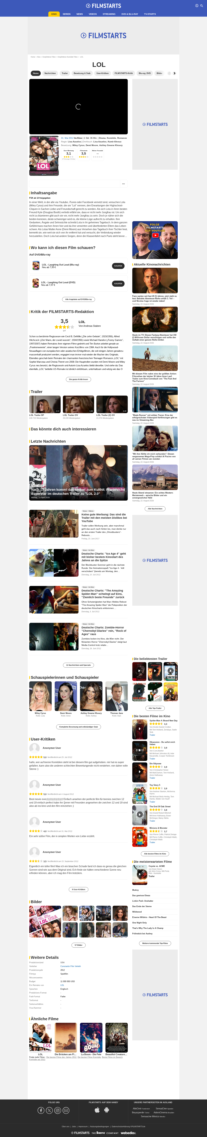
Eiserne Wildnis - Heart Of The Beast (149, 917)
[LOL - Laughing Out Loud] (36, 265)
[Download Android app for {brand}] (108, 1109)
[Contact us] (66, 1110)
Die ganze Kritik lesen (78, 379)
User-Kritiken (43, 739)
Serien (66, 14)
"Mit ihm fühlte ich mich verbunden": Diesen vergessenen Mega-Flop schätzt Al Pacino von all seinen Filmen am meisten (154, 456)
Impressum (83, 1127)
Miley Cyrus (78, 145)
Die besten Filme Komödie (89, 1057)
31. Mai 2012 (67, 138)
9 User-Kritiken (78, 889)
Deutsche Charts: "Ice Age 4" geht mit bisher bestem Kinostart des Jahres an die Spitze (104, 557)
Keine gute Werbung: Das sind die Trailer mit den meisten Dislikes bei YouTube (104, 518)
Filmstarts (83, 150)
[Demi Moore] (66, 696)
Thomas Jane (116, 713)
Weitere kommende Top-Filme (155, 943)
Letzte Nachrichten (48, 441)
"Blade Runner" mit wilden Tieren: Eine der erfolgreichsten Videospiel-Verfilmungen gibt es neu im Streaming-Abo (154, 417)
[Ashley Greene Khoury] (91, 696)
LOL (62, 985)
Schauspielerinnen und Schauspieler (65, 677)
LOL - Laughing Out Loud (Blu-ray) (60, 264)
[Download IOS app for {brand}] (98, 1109)
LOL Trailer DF (36, 415)
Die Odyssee (155, 763)
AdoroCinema (160, 1112)
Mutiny (135, 890)
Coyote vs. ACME (157, 866)
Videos (93, 14)
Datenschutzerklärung (121, 1127)
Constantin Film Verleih (70, 966)
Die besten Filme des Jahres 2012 (61, 1057)
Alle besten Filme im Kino (155, 854)
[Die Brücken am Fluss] (66, 1038)
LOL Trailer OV (70, 415)
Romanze (122, 138)
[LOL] (44, 156)
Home (33, 57)
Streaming (109, 14)
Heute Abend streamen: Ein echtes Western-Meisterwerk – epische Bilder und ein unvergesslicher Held (152, 495)
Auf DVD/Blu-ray (39, 254)
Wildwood (137, 912)
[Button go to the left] (169, 73)
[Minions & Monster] (139, 837)
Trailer (36, 391)
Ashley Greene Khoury (111, 145)
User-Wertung (69, 150)
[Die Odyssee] (139, 772)
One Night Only (139, 923)
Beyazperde (138, 1112)
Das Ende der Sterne (142, 906)
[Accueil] (103, 6)
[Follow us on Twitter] (50, 1110)
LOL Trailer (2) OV (105, 415)
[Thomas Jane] (116, 696)
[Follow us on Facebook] (41, 1110)
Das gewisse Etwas (141, 895)
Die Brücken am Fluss (66, 1054)
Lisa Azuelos (74, 141)
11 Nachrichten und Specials (78, 665)
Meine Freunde (97, 150)
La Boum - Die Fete (91, 1054)
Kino (54, 14)
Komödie (111, 138)
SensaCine (161, 1108)
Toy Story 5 (155, 785)
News (80, 14)
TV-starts (150, 14)
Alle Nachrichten (155, 509)
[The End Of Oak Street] (139, 815)
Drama (102, 138)
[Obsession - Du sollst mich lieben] (139, 751)
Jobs (74, 1127)
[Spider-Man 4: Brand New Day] (139, 729)
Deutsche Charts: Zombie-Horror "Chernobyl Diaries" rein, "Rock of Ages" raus (104, 631)
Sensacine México (150, 1116)
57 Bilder (78, 945)
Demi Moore (92, 145)
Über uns (65, 1127)
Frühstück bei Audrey (142, 933)
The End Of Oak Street (160, 806)
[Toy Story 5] (139, 794)
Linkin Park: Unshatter (142, 901)
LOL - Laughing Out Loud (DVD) (58, 282)
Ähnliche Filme (44, 1019)
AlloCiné (137, 1108)
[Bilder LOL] (45, 921)
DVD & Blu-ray (130, 14)
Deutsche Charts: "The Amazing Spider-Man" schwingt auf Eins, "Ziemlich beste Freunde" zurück (103, 594)
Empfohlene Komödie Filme (68, 57)
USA (62, 962)
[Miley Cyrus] (40, 696)
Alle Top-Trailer (155, 708)
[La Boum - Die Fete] (91, 1037)
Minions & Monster (158, 828)
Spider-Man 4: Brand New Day (163, 720)
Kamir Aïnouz (114, 141)
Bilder (36, 901)
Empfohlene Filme (49, 57)
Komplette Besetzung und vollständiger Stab (78, 727)
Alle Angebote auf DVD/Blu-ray (78, 299)
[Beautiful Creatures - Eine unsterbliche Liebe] (116, 1037)
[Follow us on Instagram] (58, 1110)
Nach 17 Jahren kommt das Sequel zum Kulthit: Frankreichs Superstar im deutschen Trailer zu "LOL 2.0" (78, 491)
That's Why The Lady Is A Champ (147, 928)
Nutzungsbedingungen (99, 1127)
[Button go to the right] (174, 73)
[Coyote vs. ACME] (139, 875)
